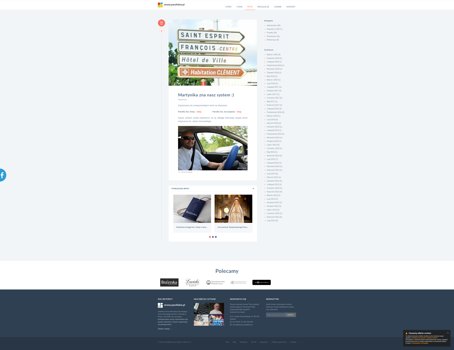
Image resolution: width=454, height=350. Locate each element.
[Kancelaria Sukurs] (238, 282)
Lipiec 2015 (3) (273, 145)
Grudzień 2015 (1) (274, 127)
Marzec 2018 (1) (273, 80)
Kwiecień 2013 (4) (274, 192)
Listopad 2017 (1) (274, 87)
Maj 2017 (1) (272, 102)
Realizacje (263, 7)
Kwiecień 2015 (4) (274, 156)
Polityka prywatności (279, 342)
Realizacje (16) (273, 36)
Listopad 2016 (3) (274, 109)
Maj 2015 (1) (272, 152)
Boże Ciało (233, 227)
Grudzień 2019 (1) (274, 58)
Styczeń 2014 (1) (274, 177)
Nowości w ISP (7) (274, 29)
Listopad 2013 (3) (274, 184)
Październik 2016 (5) (275, 112)
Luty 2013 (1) (272, 199)
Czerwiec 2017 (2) (274, 98)
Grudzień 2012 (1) (274, 202)
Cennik (278, 7)
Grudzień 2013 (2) (274, 181)
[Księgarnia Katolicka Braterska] (169, 282)
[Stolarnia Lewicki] (192, 282)
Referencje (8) (273, 40)
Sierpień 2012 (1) (274, 206)
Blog (250, 7)
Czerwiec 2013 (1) (274, 188)
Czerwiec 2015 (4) (274, 148)
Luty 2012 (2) (272, 221)
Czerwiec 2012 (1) (274, 213)
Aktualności (182, 100)
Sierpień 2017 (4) (274, 91)
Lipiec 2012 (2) (273, 210)
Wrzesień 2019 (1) (274, 69)
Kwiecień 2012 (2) (274, 217)
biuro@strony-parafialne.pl (242, 325)
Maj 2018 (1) (272, 76)
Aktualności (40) (273, 25)
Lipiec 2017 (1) (273, 94)
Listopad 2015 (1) (274, 130)
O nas (240, 7)
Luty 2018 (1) (272, 83)
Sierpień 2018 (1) (274, 73)
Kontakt (290, 7)
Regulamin (264, 342)
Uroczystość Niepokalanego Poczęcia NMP (192, 227)
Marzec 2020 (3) (273, 55)
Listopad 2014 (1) (274, 163)
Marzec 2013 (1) (273, 195)
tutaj (199, 112)
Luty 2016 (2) (272, 120)
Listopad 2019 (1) (274, 62)
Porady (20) (272, 33)
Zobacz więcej (164, 329)
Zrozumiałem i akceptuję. (420, 343)
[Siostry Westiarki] (215, 282)
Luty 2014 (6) (272, 174)
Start (228, 7)
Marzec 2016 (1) (273, 116)
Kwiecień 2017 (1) (274, 105)
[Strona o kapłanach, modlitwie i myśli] (261, 282)
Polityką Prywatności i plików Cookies (425, 338)
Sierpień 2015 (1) (274, 141)
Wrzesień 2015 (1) (274, 138)
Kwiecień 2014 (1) (274, 170)
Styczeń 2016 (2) (274, 123)
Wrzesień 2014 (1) (274, 166)
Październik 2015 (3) (275, 134)
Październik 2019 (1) (275, 65)
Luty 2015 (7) (272, 159)
